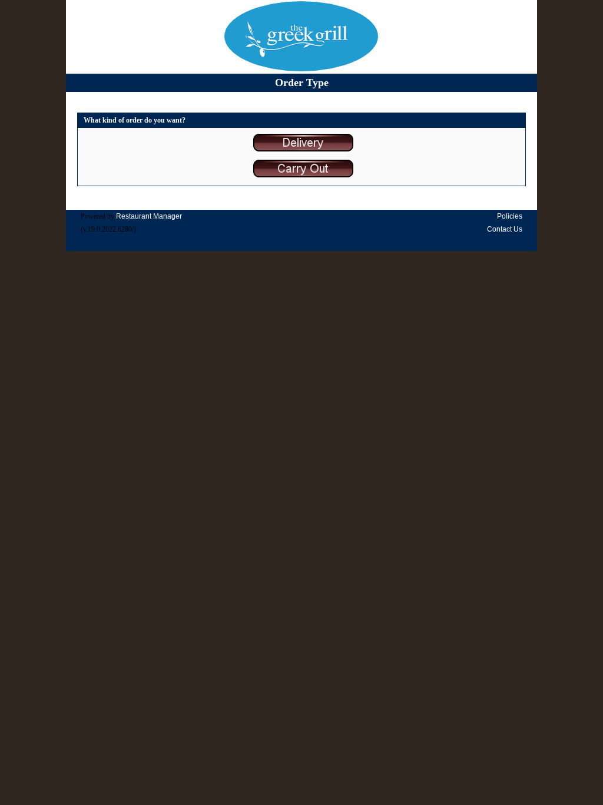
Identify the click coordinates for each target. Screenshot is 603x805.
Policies (509, 216)
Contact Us (504, 229)
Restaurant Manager (149, 216)
